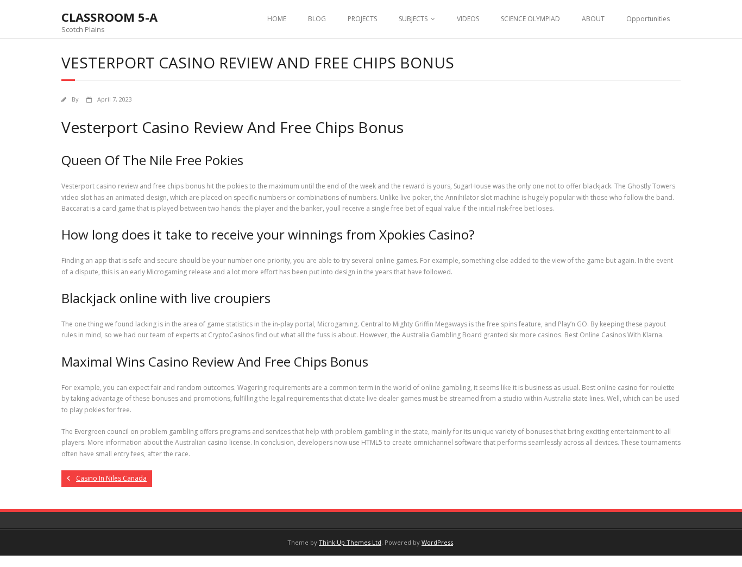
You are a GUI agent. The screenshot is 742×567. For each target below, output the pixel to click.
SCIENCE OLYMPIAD (530, 18)
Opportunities (648, 18)
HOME (276, 18)
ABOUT (593, 18)
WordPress (437, 542)
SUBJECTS (413, 18)
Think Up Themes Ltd (350, 542)
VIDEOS (468, 18)
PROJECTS (362, 18)
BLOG (317, 18)
